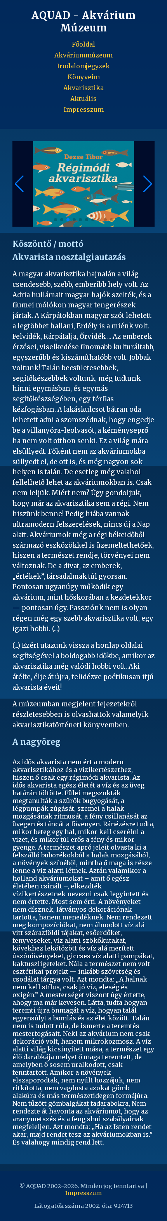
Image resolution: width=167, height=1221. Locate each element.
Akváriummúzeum (83, 55)
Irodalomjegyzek (83, 66)
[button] (148, 184)
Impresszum (84, 109)
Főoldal (83, 44)
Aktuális (83, 98)
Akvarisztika (83, 88)
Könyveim (84, 77)
